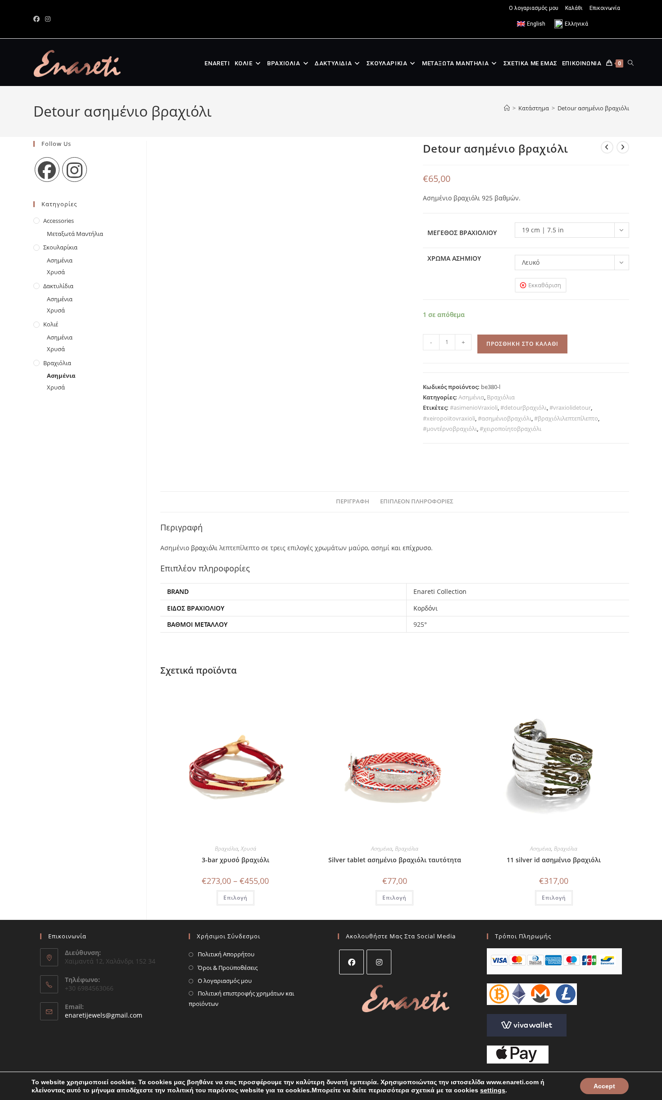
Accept (604, 1086)
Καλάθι (574, 8)
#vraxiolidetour (570, 407)
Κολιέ (50, 324)
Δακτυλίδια (58, 286)
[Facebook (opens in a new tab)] (37, 18)
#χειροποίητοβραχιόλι (510, 429)
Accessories (58, 221)
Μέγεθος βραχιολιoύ (462, 232)
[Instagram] (74, 169)
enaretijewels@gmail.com (103, 1015)
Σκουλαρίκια (60, 247)
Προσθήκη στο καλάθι (522, 344)
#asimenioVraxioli (474, 407)
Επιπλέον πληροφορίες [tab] (416, 501)
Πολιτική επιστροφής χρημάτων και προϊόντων (241, 998)
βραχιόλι (204, 547)
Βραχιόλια (501, 397)
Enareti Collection (440, 591)
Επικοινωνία (604, 8)
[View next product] (623, 147)
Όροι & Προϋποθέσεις (228, 968)
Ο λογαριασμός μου (533, 8)
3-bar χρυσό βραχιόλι (235, 860)
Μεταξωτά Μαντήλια (75, 234)
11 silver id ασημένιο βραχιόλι (554, 860)
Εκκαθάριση (544, 285)
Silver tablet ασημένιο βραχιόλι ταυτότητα (394, 860)
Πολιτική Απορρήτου (226, 954)
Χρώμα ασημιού (454, 258)
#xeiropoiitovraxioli (449, 418)
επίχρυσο (417, 547)
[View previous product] (607, 147)
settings (492, 1090)
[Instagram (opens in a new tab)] (47, 18)
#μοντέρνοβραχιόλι (450, 429)
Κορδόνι (425, 608)
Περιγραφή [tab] (352, 501)
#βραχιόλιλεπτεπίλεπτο (566, 418)
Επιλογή (235, 897)
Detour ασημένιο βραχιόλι (593, 108)
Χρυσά (248, 848)
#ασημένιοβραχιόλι (504, 418)
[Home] (507, 108)
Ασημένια (471, 397)
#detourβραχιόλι (523, 407)
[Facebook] (47, 169)
